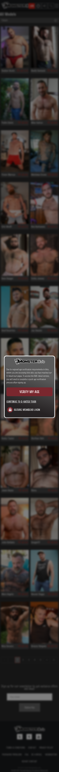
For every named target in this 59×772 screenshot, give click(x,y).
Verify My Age (29, 391)
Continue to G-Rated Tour (21, 401)
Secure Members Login (27, 410)
